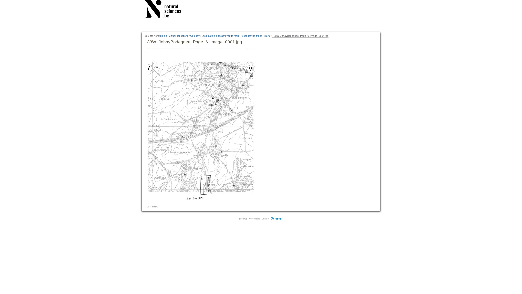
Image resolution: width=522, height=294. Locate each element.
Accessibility (254, 218)
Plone (276, 218)
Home (163, 35)
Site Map (243, 218)
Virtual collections (178, 35)
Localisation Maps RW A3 (256, 35)
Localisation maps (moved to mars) (220, 35)
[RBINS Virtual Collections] (165, 9)
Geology (195, 35)
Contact (265, 218)
